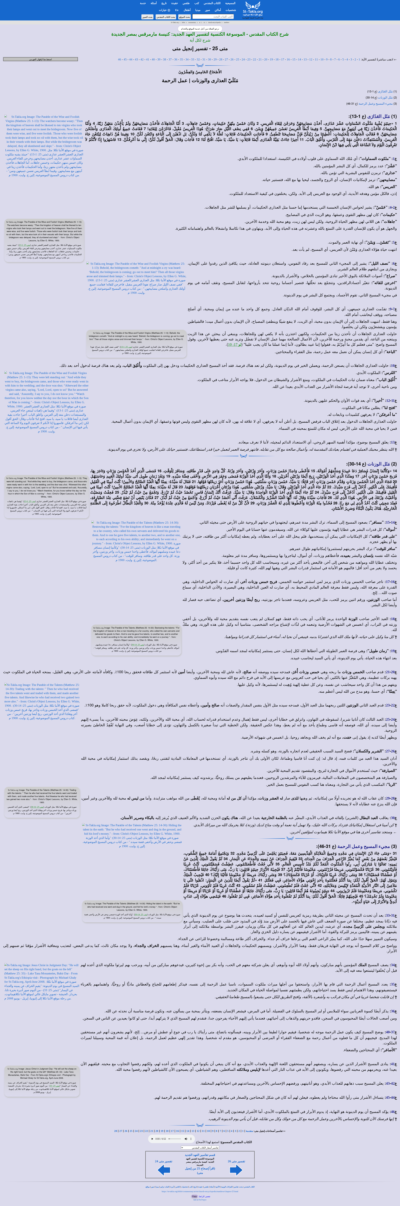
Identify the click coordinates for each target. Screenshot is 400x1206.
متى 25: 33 (54, 1086)
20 (265, 59)
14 (299, 59)
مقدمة (249, 1130)
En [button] (177, 10)
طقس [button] (186, 3)
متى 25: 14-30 (138, 645)
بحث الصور (147, 16)
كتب (190, 1187)
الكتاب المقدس (249, 1187)
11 (316, 59)
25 (237, 59)
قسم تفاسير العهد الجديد (200, 1154)
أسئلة (212, 1187)
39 (158, 59)
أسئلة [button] (154, 3)
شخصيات (184, 1187)
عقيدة (200, 1187)
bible (183, 22)
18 (277, 59)
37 (170, 59)
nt (204, 22)
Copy (194, 1196)
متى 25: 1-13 (24, 245)
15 (293, 59)
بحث (241, 1187)
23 (248, 59)
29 (215, 59)
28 (220, 59)
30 (209, 59)
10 (322, 59)
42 (142, 59)
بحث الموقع (184, 16)
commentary (192, 22)
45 (125, 59)
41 (147, 59)
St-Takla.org (175, 22)
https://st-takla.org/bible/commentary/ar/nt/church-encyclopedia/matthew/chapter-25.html (200, 1191)
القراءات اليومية (226, 1187)
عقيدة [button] (174, 3)
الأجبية (217, 1187)
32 (198, 59)
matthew (226, 22)
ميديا (157, 1187)
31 (203, 59)
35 (181, 59)
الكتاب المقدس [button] (212, 3)
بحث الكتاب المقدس (166, 16)
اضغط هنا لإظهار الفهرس (40, 59)
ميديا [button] (197, 10)
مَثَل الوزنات (385, 97)
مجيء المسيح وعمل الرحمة (376, 103)
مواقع (148, 1187)
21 (260, 59)
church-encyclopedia (214, 22)
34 (187, 59)
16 (288, 59)
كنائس (177, 1187)
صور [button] (207, 10)
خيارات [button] (163, 10)
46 (119, 59)
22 (254, 59)
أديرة (172, 1187)
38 (164, 59)
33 (192, 59)
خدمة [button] (143, 3)
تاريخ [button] (164, 3)
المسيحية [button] (230, 3)
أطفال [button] (187, 10)
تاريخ (195, 1187)
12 (310, 59)
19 (271, 59)
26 (232, 59)
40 (153, 59)
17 (282, 59)
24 (243, 59)
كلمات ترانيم (164, 1187)
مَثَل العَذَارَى (385, 91)
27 (226, 59)
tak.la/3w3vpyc (200, 1200)
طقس (206, 1187)
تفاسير (236, 1187)
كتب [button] (196, 3)
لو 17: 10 (234, 344)
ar (199, 22)
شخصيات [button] (232, 10)
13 (305, 59)
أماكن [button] (218, 10)
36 (175, 59)
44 (130, 59)
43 (136, 59)
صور (152, 1187)
